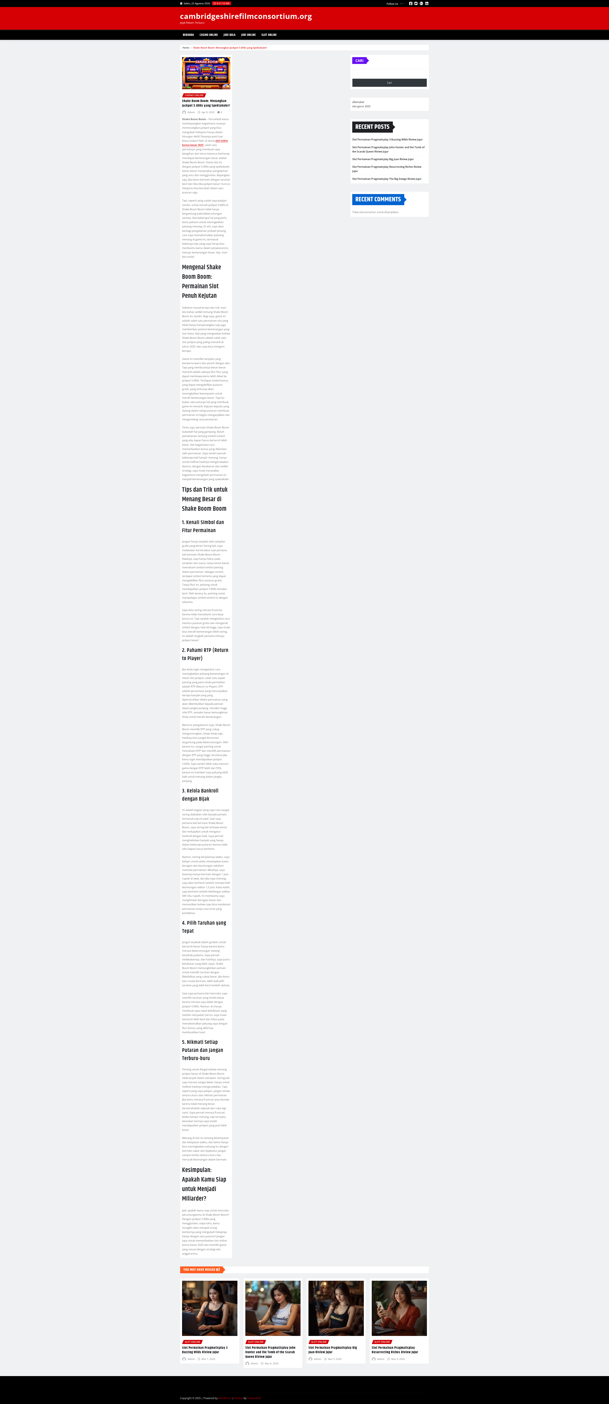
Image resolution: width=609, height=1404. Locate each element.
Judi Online (248, 35)
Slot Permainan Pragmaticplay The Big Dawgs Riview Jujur (387, 179)
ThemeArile (254, 1398)
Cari (359, 60)
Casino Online (209, 35)
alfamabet (358, 102)
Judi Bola (230, 35)
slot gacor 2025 (361, 106)
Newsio (238, 1398)
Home (186, 47)
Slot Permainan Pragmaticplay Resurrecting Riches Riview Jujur (395, 1350)
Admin (191, 112)
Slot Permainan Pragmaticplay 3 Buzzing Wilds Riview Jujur (387, 139)
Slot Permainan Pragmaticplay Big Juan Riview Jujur (383, 159)
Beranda (188, 35)
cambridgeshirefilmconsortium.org (246, 16)
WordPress (225, 1398)
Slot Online (269, 35)
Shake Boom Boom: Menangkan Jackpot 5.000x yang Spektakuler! (230, 47)
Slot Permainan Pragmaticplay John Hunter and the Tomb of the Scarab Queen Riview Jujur (270, 1352)
